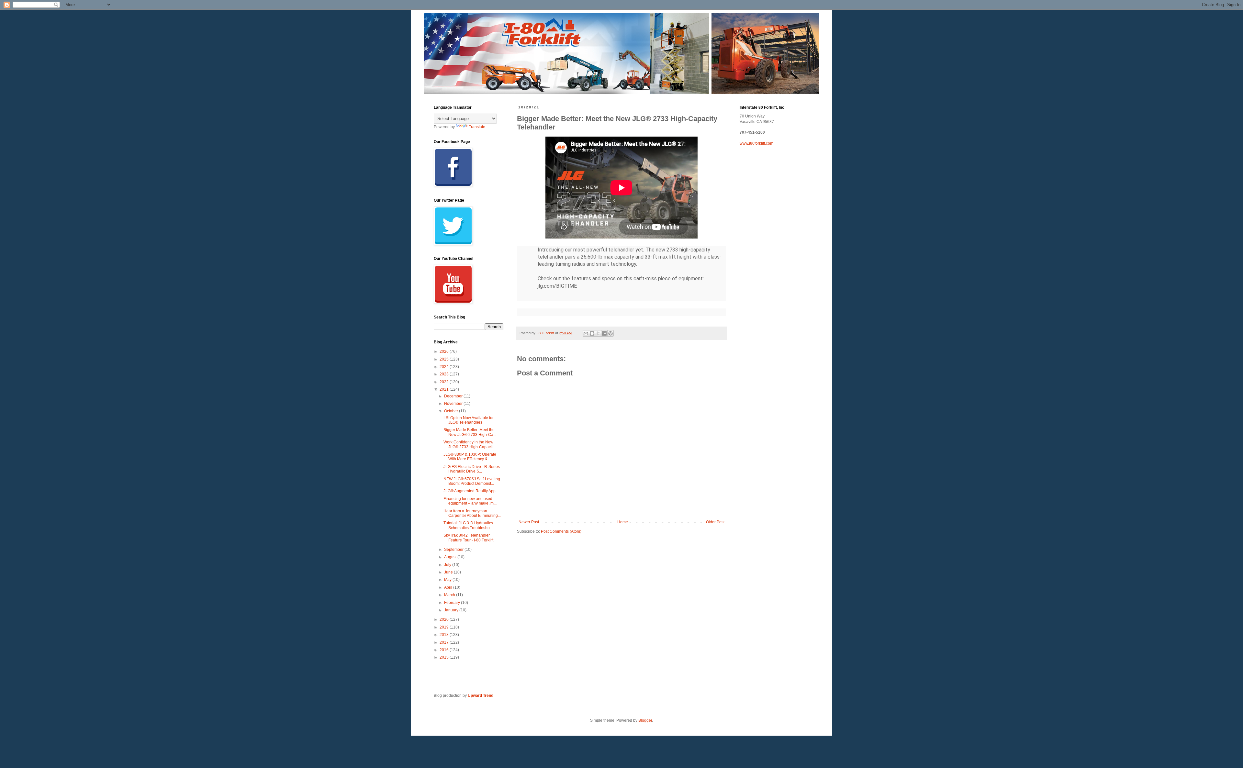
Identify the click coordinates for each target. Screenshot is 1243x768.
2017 (445, 642)
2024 (445, 366)
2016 (445, 650)
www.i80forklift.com (756, 143)
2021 (445, 389)
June (449, 572)
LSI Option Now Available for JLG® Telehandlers (468, 420)
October (451, 411)
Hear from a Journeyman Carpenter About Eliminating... (472, 513)
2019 (445, 627)
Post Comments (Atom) (561, 531)
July (448, 564)
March (450, 595)
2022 (445, 382)
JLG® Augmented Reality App (469, 491)
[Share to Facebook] (604, 333)
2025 (445, 359)
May (448, 579)
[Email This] (586, 333)
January (451, 610)
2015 (445, 657)
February (452, 602)
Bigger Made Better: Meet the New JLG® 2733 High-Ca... (469, 432)
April (448, 587)
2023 (445, 374)
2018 (445, 634)
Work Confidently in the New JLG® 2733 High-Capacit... (469, 444)
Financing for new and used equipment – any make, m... (470, 501)
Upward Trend (480, 695)
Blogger (645, 720)
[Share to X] (598, 333)
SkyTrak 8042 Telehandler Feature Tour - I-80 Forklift (468, 537)
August (450, 557)
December (454, 396)
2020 (445, 619)
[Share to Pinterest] (610, 333)
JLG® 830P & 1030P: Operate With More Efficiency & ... (469, 456)
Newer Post (529, 522)
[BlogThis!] (592, 333)
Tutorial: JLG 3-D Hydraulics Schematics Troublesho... (468, 525)
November (454, 403)
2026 (445, 351)
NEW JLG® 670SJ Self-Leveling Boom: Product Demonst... (471, 481)
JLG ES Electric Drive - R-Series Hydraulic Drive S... (471, 468)
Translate (477, 127)
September (454, 549)
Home (622, 522)
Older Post (715, 522)
